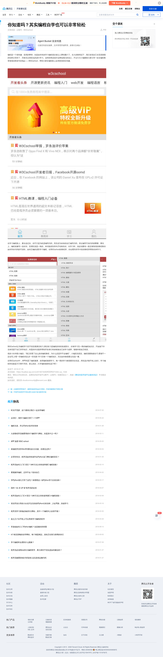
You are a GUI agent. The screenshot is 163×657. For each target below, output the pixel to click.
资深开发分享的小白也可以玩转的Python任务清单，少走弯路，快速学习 (39, 503)
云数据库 (120, 619)
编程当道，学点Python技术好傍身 (24, 425)
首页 (4, 14)
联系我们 (111, 596)
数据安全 (31, 635)
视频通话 (102, 627)
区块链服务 (67, 619)
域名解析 (138, 619)
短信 (64, 635)
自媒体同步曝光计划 (47, 589)
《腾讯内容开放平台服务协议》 (86, 374)
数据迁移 (49, 637)
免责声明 (111, 592)
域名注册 (31, 619)
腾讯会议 (49, 627)
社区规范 (111, 589)
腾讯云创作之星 (79, 596)
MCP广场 (58, 14)
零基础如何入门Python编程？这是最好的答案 (29, 526)
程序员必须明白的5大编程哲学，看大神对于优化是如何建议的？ (36, 550)
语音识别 (49, 629)
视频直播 (49, 622)
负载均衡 (49, 635)
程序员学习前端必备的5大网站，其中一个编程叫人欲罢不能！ (35, 511)
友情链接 (111, 599)
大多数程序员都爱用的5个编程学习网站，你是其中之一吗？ (34, 433)
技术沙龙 (9, 596)
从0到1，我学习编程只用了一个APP (25, 418)
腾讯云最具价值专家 (81, 589)
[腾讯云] (7, 9)
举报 (104, 30)
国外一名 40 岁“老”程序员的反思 (24, 488)
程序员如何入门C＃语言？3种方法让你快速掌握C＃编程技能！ (36, 495)
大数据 (119, 635)
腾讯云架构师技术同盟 (81, 592)
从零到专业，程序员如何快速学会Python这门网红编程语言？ (35, 456)
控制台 (137, 8)
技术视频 (9, 599)
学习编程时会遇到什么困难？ (22, 542)
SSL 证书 (31, 629)
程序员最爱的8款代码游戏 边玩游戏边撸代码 (28, 557)
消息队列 (84, 619)
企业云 (65, 627)
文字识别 (84, 635)
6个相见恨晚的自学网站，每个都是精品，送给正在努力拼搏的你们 (37, 534)
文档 (121, 8)
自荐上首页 (44, 596)
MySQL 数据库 (140, 627)
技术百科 (9, 606)
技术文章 (9, 589)
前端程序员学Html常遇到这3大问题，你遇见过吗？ (31, 449)
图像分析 (120, 627)
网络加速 (102, 619)
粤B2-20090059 (87, 650)
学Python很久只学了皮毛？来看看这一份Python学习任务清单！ (36, 480)
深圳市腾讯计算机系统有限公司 (56, 650)
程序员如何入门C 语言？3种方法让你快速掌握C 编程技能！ (34, 464)
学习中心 (9, 602)
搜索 (137, 15)
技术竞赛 (43, 599)
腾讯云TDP (78, 599)
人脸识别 (31, 627)
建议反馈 (128, 8)
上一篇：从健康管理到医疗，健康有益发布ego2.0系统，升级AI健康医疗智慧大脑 (35, 389)
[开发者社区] (21, 9)
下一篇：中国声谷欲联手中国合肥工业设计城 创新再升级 (27, 392)
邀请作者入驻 (44, 592)
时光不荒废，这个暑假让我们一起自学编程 (28, 410)
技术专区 (9, 609)
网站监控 (31, 637)
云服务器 (49, 619)
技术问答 (9, 592)
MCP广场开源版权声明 (115, 602)
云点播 (101, 635)
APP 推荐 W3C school (20, 441)
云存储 (30, 622)
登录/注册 (153, 8)
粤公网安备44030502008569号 (106, 650)
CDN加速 (84, 627)
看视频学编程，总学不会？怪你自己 (25, 472)
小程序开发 (138, 635)
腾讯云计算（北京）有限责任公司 (67, 652)
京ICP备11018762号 (100, 652)
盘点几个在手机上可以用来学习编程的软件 (28, 519)
